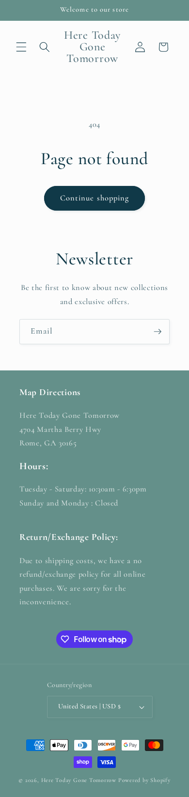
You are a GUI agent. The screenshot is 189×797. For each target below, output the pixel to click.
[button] (21, 47)
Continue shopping (94, 198)
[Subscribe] (157, 331)
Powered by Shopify (144, 780)
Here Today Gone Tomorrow (78, 780)
